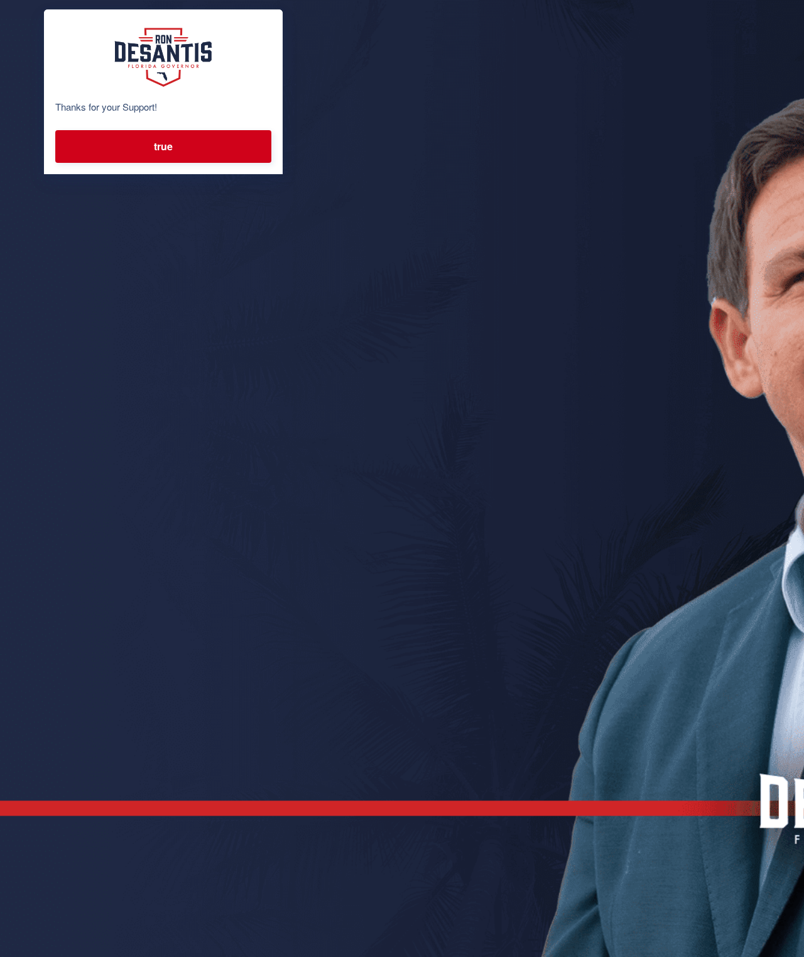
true (163, 146)
